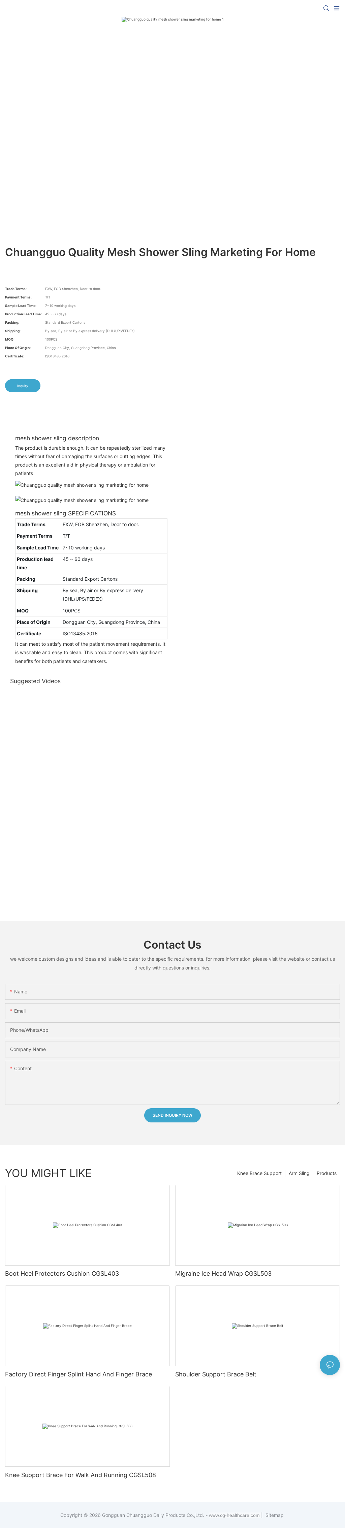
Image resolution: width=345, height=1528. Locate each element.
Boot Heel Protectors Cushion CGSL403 (62, 1273)
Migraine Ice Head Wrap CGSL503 (223, 1273)
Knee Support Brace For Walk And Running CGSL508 (80, 1474)
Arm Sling (299, 1173)
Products (327, 1173)
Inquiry (22, 386)
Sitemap (274, 1515)
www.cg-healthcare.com (235, 1515)
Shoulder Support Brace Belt (215, 1374)
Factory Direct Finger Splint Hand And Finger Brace (78, 1374)
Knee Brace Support (259, 1173)
